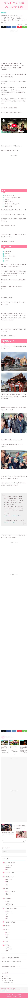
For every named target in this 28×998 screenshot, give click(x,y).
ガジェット (9, 911)
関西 (7, 885)
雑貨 (7, 918)
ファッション (9, 913)
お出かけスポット (9, 876)
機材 (7, 950)
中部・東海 (9, 879)
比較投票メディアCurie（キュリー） (12, 966)
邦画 (7, 938)
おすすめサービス (9, 873)
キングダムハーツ (10, 891)
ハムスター (9, 901)
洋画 (7, 936)
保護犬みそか (9, 903)
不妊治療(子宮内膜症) (10, 922)
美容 (7, 916)
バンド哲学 (9, 947)
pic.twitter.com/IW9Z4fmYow (12, 516)
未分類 (6, 941)
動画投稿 (8, 867)
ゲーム (6, 888)
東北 (7, 881)
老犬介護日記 (9, 905)
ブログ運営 (9, 865)
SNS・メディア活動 (9, 863)
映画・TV (6, 929)
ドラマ (7, 934)
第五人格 (8, 895)
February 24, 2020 (9, 522)
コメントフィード (8, 980)
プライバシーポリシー (11, 994)
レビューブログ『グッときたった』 (11, 961)
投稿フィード (7, 978)
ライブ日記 (4, 12)
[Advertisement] (14, 46)
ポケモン (8, 893)
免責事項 (19, 994)
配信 (7, 869)
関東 (7, 883)
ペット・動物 (7, 898)
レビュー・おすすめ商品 (10, 908)
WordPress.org (8, 982)
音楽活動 (6, 945)
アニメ (7, 932)
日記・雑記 (7, 926)
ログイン (6, 976)
